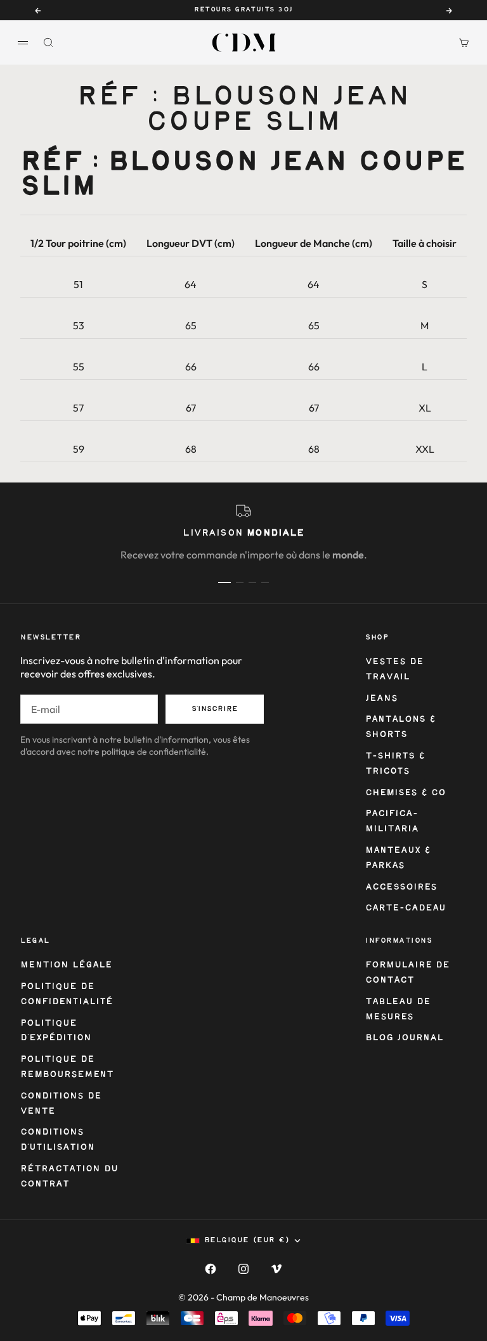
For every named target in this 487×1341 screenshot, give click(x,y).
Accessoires (401, 887)
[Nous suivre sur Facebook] (210, 1268)
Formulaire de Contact (407, 972)
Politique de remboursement (67, 1067)
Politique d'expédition (55, 1031)
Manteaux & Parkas (398, 858)
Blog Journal (404, 1038)
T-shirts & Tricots (395, 764)
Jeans (381, 698)
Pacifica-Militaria (392, 821)
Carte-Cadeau (405, 908)
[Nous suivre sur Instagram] (243, 1268)
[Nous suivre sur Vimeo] (276, 1268)
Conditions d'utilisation (57, 1140)
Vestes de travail (394, 669)
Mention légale (66, 965)
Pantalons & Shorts (400, 727)
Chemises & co (405, 793)
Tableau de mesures (398, 1009)
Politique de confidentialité (66, 994)
